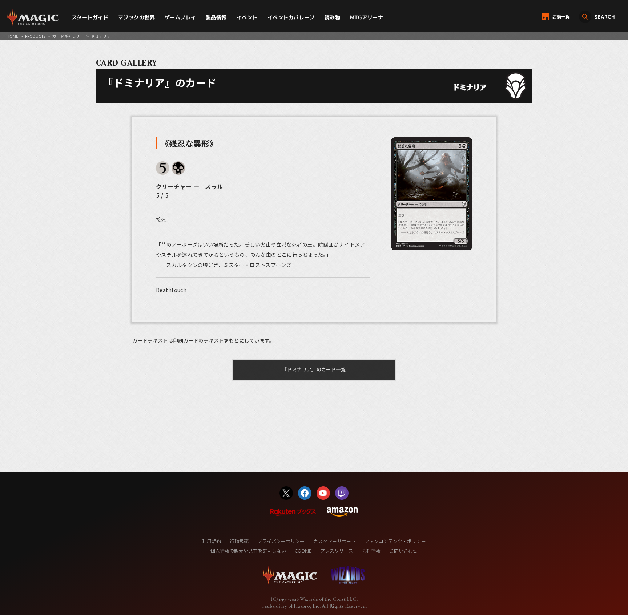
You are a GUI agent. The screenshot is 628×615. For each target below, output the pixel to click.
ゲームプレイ (180, 17)
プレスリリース (336, 550)
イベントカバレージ (291, 17)
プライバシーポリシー (281, 541)
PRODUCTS (35, 36)
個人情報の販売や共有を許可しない (248, 550)
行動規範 (239, 541)
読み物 (332, 17)
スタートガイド (90, 17)
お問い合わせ (403, 550)
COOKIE (303, 550)
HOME (12, 36)
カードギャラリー (68, 36)
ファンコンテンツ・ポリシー (395, 541)
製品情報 (216, 17)
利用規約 (211, 541)
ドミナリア (139, 82)
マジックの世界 (136, 17)
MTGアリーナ (366, 17)
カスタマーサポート (334, 541)
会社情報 (371, 550)
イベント (247, 17)
